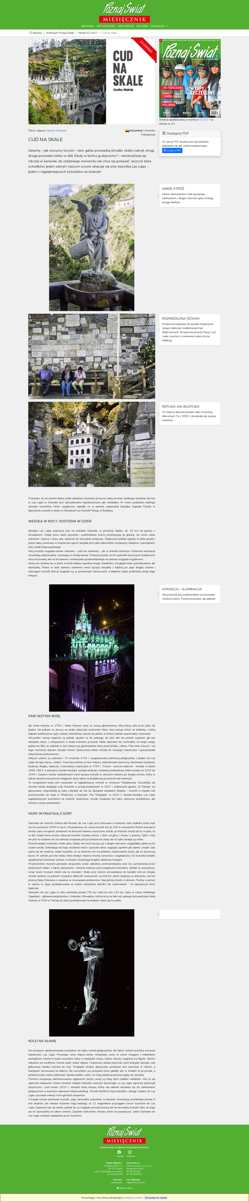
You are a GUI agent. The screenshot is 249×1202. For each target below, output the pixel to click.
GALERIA (142, 26)
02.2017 (204, 120)
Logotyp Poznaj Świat (136, 1182)
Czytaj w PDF (173, 150)
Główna (37, 33)
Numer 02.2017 (88, 33)
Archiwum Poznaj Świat (60, 33)
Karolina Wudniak (55, 130)
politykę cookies (133, 1198)
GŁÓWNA (87, 26)
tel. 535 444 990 (115, 1174)
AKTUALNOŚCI (106, 26)
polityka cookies (125, 1188)
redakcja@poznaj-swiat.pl (111, 1171)
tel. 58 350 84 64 (134, 1174)
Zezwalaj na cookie (156, 1198)
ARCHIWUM (126, 26)
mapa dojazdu (116, 1182)
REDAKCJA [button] (158, 26)
